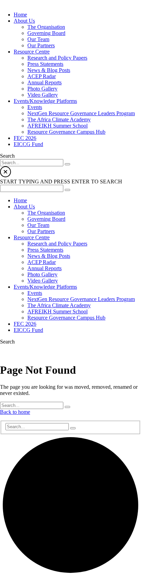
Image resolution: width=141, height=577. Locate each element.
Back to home (15, 412)
